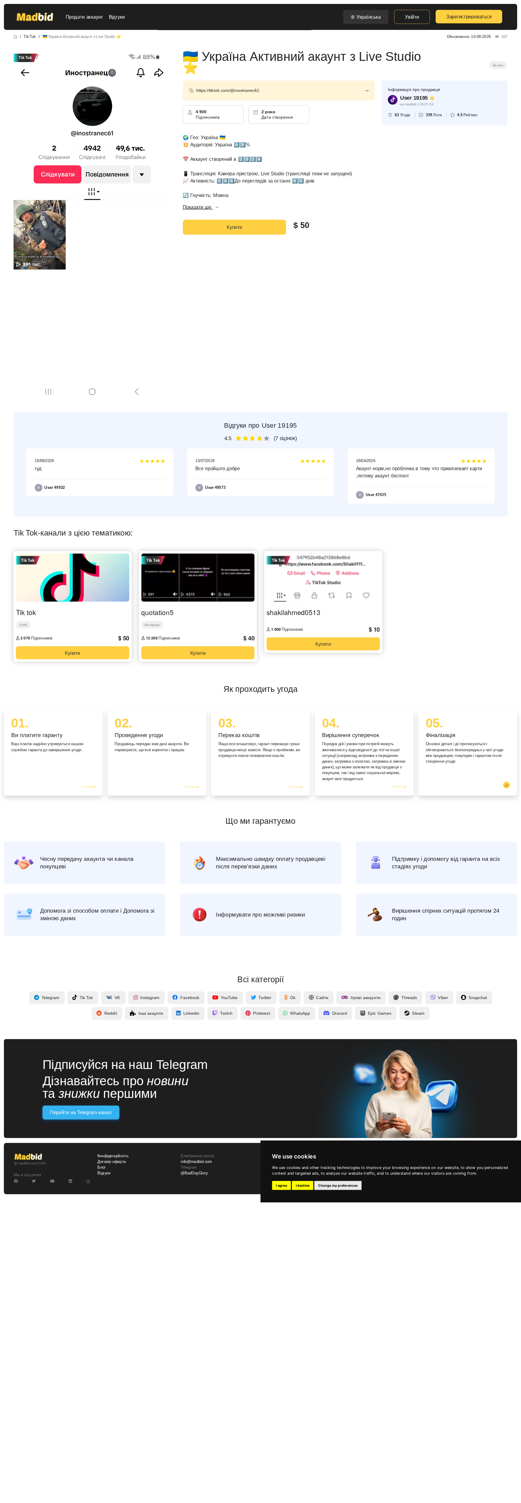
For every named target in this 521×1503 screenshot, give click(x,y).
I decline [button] (303, 1185)
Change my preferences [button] (338, 1185)
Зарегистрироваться (468, 16)
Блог (101, 1167)
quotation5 (157, 612)
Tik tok (26, 612)
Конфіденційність (112, 1156)
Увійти (412, 17)
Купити (234, 227)
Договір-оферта (111, 1161)
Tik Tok (30, 36)
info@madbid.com (196, 1161)
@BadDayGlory (194, 1173)
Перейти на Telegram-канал (81, 1112)
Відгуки (117, 17)
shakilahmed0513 (293, 612)
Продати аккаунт (84, 17)
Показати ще (198, 207)
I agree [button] (281, 1185)
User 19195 (414, 98)
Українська (368, 17)
